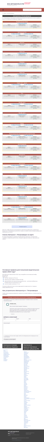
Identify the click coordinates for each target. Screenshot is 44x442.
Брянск (25, 359)
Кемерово (26, 375)
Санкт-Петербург (27, 405)
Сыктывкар (26, 410)
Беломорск (5, 349)
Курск (25, 381)
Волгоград (26, 363)
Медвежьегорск (6, 354)
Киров (25, 376)
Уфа (24, 418)
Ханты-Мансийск (27, 420)
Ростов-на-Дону (27, 400)
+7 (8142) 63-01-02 (15, 84)
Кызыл (25, 382)
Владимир (26, 362)
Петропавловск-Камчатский (29, 398)
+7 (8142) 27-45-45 (22, 53)
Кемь (4, 350)
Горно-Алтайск (27, 366)
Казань (25, 372)
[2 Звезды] (37, 25)
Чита (25, 424)
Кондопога (5, 351)
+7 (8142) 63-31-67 (28, 104)
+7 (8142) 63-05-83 (22, 23)
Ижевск (25, 369)
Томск (25, 413)
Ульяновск (26, 417)
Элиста (25, 424)
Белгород (26, 355)
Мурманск (26, 388)
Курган (25, 380)
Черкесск (26, 423)
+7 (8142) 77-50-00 (15, 125)
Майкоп (25, 386)
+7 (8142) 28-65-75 (28, 33)
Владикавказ (26, 361)
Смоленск (26, 408)
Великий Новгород (27, 359)
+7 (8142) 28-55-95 (15, 33)
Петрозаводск (6, 356)
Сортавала (5, 359)
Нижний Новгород (27, 391)
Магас (25, 385)
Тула (25, 414)
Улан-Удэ (26, 416)
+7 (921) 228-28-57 (28, 207)
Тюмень (25, 415)
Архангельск (26, 352)
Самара (25, 403)
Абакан (25, 351)
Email (17, 318)
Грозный (25, 367)
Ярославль (26, 427)
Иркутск (25, 370)
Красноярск (26, 379)
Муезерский (5, 355)
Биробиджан (26, 356)
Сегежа (4, 358)
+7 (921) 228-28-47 (15, 207)
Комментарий (7, 323)
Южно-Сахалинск (27, 425)
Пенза (25, 396)
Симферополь (26, 407)
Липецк (25, 383)
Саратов (25, 406)
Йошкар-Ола (26, 371)
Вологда (25, 364)
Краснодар (26, 378)
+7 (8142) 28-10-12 (22, 63)
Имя (5, 318)
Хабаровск (26, 419)
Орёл (25, 394)
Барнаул (25, 354)
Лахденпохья (6, 353)
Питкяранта (5, 357)
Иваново (25, 368)
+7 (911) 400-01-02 (28, 84)
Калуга (25, 374)
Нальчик (25, 389)
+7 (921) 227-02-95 (28, 125)
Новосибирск (26, 392)
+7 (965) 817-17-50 (22, 145)
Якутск (25, 426)
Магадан (25, 384)
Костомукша (5, 352)
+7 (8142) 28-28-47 (15, 165)
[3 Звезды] (33, 26)
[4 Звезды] (37, 26)
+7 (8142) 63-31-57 (15, 104)
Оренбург (26, 395)
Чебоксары (26, 421)
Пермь (25, 396)
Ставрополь (26, 409)
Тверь (25, 412)
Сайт (30, 318)
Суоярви (5, 360)
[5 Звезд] (35, 27)
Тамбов (25, 411)
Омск (25, 393)
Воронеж (25, 365)
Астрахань (26, 353)
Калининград (26, 373)
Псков (25, 399)
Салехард (26, 402)
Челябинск (26, 422)
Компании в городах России (30, 432)
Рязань (25, 401)
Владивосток (26, 360)
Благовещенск (27, 357)
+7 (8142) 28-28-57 (28, 165)
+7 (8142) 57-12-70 (15, 135)
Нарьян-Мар (26, 390)
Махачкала (26, 387)
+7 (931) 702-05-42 (28, 135)
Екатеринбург (26, 368)
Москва (25, 387)
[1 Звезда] (33, 25)
